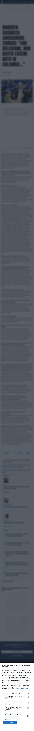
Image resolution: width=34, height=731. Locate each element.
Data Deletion (8, 728)
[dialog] (17, 697)
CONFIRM (10, 722)
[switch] (28, 697)
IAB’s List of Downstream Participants (19, 688)
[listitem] (17, 693)
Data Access (17, 728)
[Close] (30, 665)
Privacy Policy (26, 728)
